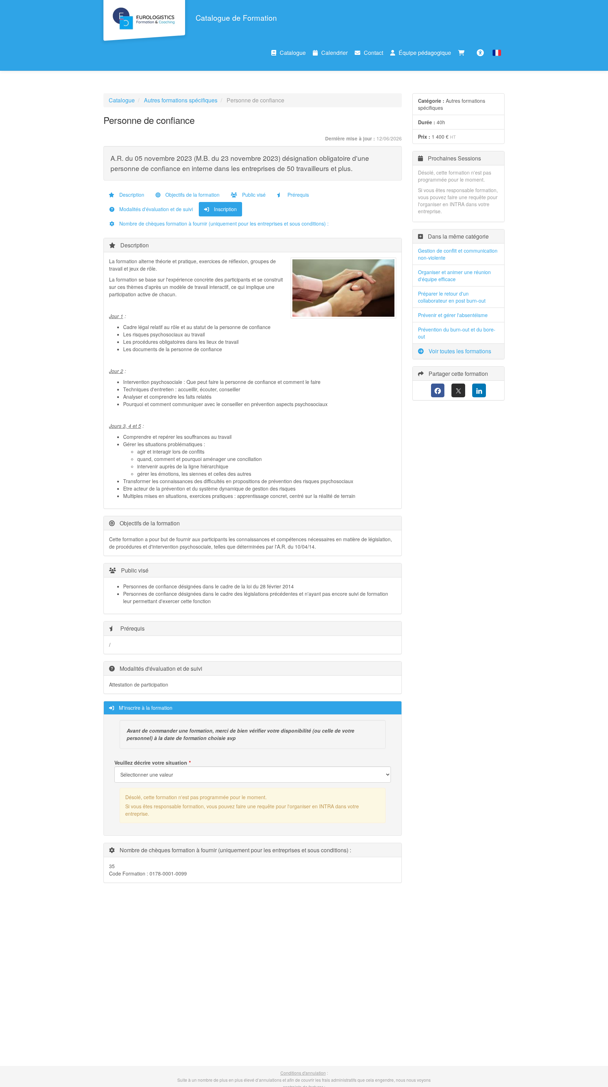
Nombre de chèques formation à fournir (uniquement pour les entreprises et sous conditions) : (223, 223)
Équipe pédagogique (425, 53)
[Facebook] (438, 390)
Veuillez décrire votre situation (150, 762)
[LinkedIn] (479, 390)
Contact (373, 53)
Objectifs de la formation (192, 194)
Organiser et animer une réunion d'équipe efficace (454, 275)
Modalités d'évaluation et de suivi (155, 209)
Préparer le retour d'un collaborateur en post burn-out (452, 297)
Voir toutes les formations (459, 351)
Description (131, 194)
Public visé (253, 194)
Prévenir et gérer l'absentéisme (453, 314)
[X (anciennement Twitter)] (458, 390)
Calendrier (334, 53)
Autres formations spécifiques (180, 100)
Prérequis (297, 194)
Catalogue (293, 53)
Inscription (225, 209)
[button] (497, 52)
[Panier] (463, 52)
